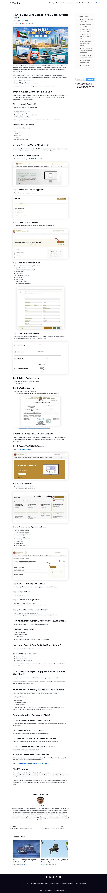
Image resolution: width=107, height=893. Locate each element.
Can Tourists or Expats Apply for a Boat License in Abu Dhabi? (86, 50)
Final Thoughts (85, 65)
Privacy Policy (40, 883)
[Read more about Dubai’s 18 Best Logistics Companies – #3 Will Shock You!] (26, 848)
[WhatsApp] (32, 23)
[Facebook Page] (47, 877)
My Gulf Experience (81, 883)
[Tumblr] (26, 23)
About (23, 883)
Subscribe (90, 79)
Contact (28, 883)
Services (33, 883)
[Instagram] (50, 877)
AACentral (15, 3)
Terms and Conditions (61, 883)
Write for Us (71, 883)
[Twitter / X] (29, 23)
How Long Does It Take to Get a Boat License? (85, 43)
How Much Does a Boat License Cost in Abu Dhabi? (86, 36)
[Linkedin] (20, 23)
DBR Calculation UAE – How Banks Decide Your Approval (34, 763)
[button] (96, 3)
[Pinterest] (16, 23)
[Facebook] (13, 23)
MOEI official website (37, 159)
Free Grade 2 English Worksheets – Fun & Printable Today (34, 428)
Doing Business (16, 864)
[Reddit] (23, 23)
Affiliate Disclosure (50, 883)
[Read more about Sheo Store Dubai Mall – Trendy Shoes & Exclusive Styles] (54, 848)
